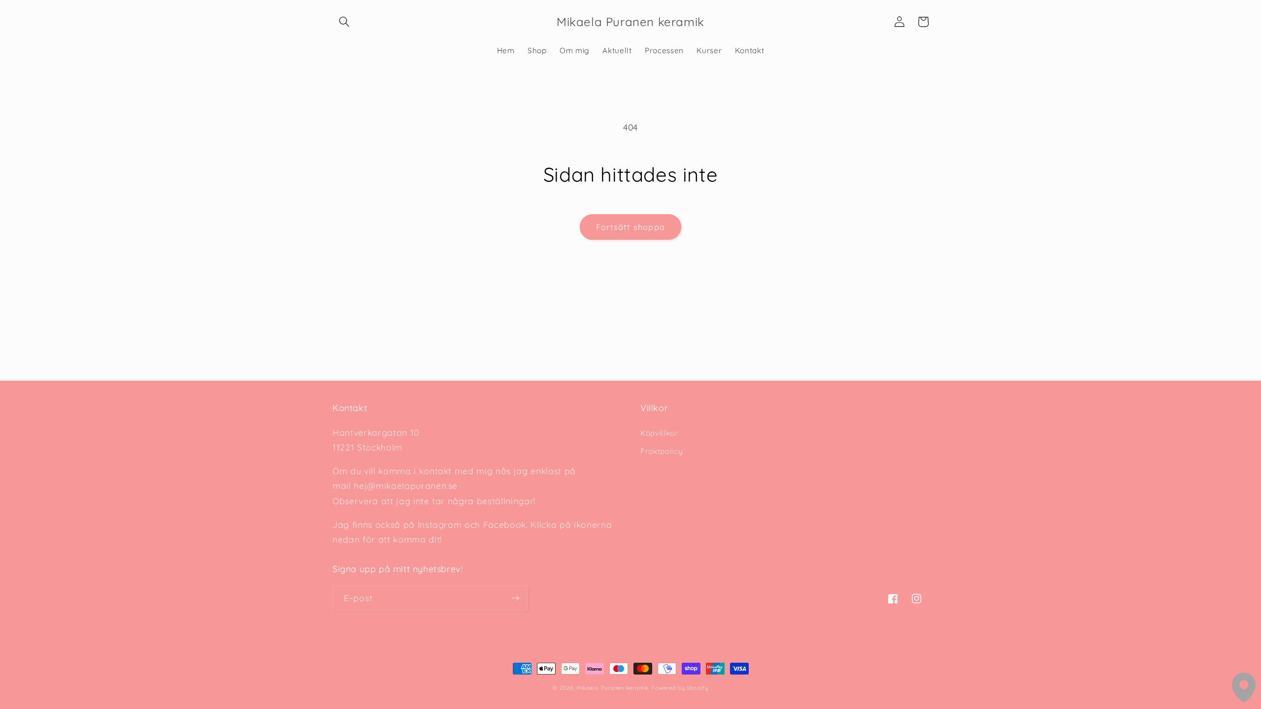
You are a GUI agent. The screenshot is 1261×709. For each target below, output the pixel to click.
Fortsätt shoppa (630, 227)
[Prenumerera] (515, 598)
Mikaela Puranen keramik (612, 687)
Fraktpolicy (661, 451)
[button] (344, 21)
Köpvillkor (659, 433)
